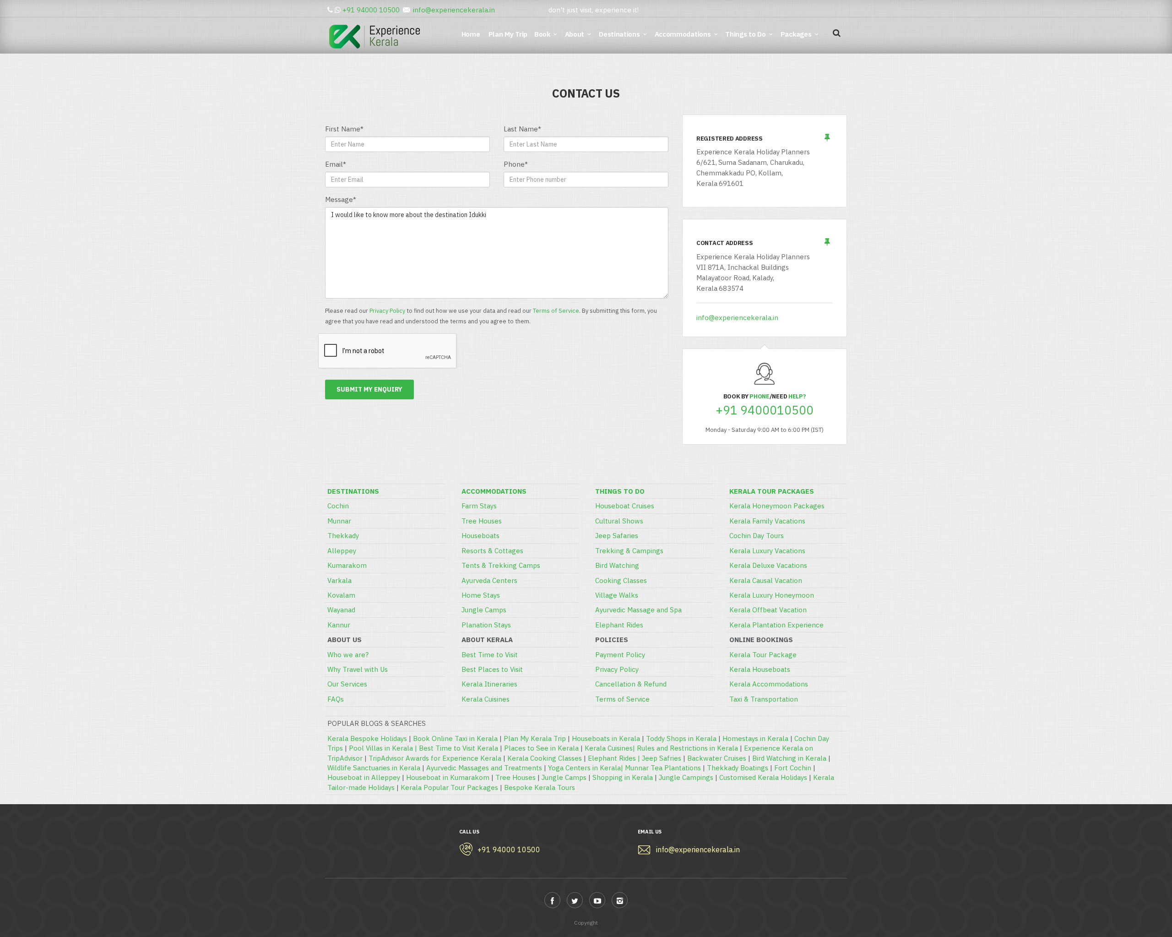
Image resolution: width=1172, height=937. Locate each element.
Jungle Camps (483, 609)
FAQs (335, 699)
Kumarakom (347, 565)
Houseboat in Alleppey (363, 777)
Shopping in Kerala (622, 777)
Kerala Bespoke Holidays (367, 738)
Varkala (339, 580)
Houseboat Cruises (624, 505)
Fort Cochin (792, 767)
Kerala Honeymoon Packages (777, 505)
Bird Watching (617, 565)
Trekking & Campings (629, 550)
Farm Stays (479, 505)
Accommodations (683, 34)
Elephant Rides (619, 625)
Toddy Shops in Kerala (681, 738)
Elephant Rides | (615, 758)
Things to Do (745, 34)
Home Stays (480, 595)
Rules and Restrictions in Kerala (687, 748)
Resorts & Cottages (492, 550)
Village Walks (616, 595)
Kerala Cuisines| (611, 748)
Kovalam (341, 595)
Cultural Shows (619, 521)
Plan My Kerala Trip (535, 738)
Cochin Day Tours (756, 535)
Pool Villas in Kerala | (384, 748)
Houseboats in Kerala (606, 738)
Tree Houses (481, 521)
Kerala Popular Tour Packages (449, 787)
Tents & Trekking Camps (500, 565)
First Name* (344, 129)
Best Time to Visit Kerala (458, 748)
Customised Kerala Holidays (763, 777)
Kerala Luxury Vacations (767, 550)
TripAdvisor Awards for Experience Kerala (435, 758)
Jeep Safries (661, 758)
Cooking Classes (621, 580)
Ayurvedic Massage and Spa (638, 609)
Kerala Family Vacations (767, 521)
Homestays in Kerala (755, 738)
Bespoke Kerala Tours (539, 787)
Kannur (338, 625)
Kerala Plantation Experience (776, 625)
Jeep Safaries (616, 535)
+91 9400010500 (765, 410)
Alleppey (341, 550)
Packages (796, 34)
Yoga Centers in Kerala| (586, 767)
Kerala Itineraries (489, 684)
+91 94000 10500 (371, 9)
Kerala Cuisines (485, 699)
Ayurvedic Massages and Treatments (484, 767)
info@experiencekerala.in (454, 9)
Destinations (619, 34)
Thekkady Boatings (737, 767)
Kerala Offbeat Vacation (768, 609)
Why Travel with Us (357, 669)
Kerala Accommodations (768, 684)
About (575, 34)
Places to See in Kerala (541, 748)
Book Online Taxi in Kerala (455, 738)
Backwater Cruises (716, 758)
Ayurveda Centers (489, 580)
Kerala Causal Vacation (765, 580)
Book (542, 34)
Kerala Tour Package (763, 654)
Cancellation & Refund (631, 684)
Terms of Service (556, 311)
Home (472, 34)
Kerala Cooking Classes (544, 758)
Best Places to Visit (492, 669)
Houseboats (480, 535)
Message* (340, 199)
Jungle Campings (686, 777)
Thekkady (343, 535)
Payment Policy (620, 654)
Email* (335, 164)
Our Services (347, 684)
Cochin (338, 505)
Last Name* (522, 129)
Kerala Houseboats (759, 669)
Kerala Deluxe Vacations (768, 565)
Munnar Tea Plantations (663, 767)
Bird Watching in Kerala (789, 758)
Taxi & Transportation (763, 699)
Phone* (516, 164)
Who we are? (348, 654)
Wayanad (341, 609)
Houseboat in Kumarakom (447, 777)
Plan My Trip (508, 34)
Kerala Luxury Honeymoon (771, 595)
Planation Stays (486, 625)
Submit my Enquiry (369, 389)
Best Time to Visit (489, 654)
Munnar (339, 521)
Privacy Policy (387, 311)
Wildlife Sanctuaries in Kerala (373, 767)
